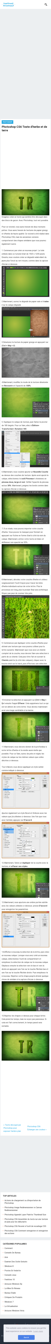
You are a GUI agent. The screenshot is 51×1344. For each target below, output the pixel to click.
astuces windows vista (14, 1311)
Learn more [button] (38, 1331)
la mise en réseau (12, 1288)
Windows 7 (9, 1302)
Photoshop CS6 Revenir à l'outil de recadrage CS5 (25, 1226)
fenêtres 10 (10, 1279)
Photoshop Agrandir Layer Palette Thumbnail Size (25, 1215)
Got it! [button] (26, 1337)
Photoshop (7, 122)
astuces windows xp (13, 1284)
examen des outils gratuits (16, 1261)
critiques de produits (13, 1297)
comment (9, 1248)
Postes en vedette (13, 1270)
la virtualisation (11, 1306)
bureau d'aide (10, 1293)
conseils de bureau (13, 1253)
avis (6, 1257)
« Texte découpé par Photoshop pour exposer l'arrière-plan (12, 1128)
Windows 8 (9, 1266)
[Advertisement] (25, 35)
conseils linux (10, 1275)
